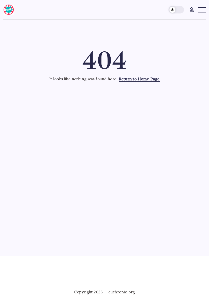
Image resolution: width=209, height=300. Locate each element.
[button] (176, 10)
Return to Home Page (139, 79)
